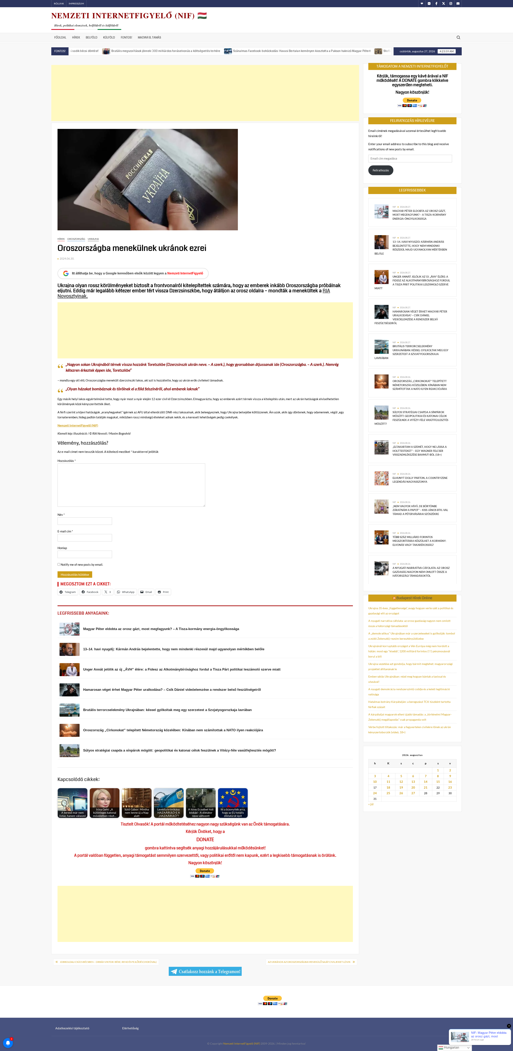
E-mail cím (65, 531)
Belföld (91, 37)
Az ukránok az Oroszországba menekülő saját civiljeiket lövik (309, 961)
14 (425, 781)
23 (450, 787)
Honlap (62, 548)
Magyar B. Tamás (149, 37)
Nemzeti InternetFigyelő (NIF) (241, 1043)
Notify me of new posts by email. (82, 564)
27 (413, 793)
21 (425, 787)
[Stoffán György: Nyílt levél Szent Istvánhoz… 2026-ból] (340, 51)
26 (401, 793)
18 (388, 787)
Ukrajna (93, 238)
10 (375, 781)
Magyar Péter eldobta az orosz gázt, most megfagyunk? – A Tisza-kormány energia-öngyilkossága (419, 214)
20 (413, 787)
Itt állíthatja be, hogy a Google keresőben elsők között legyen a (137, 273)
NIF (394, 206)
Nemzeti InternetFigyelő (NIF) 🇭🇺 (129, 15)
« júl (371, 804)
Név (61, 514)
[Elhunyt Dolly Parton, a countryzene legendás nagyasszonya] (382, 478)
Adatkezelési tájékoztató (72, 1028)
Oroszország (76, 238)
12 (401, 781)
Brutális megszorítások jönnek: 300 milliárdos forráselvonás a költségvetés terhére (127, 51)
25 (388, 793)
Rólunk (59, 3)
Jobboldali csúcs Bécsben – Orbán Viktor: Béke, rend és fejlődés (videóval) (108, 961)
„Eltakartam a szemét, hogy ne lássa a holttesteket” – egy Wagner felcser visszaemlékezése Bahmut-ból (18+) (420, 450)
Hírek (76, 37)
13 (413, 781)
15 (438, 781)
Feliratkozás (381, 170)
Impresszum (76, 3)
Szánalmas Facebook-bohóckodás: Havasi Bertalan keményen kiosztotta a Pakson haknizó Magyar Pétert (263, 51)
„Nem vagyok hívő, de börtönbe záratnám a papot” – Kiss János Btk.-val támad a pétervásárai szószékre (420, 510)
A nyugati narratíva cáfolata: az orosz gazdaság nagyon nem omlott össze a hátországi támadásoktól (421, 571)
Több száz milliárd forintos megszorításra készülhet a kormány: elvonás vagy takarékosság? (419, 540)
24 (375, 793)
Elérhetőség (130, 1028)
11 (388, 781)
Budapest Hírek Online (414, 598)
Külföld (109, 37)
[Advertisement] (205, 93)
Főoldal (60, 37)
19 (401, 787)
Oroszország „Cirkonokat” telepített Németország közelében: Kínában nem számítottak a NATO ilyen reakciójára (420, 384)
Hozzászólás (67, 460)
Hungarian (451, 1047)
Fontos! (126, 37)
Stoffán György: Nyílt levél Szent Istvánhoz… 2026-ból (380, 51)
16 (450, 781)
